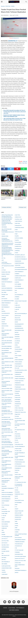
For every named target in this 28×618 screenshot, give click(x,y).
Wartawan (17, 568)
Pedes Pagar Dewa (19, 366)
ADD (3, 260)
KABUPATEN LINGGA (19, 227)
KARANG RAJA (18, 246)
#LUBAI (3, 234)
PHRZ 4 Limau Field (19, 410)
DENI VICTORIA (5, 325)
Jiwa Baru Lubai (18, 219)
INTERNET (4, 549)
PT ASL (16, 480)
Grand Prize (4, 509)
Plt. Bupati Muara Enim (20, 429)
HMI (3, 530)
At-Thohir (4, 270)
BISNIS (3, 296)
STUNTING (17, 529)
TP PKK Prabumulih (19, 550)
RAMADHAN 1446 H (19, 494)
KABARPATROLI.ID (12, 40)
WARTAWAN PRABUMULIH (20, 570)
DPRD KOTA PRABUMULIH (7, 494)
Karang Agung (18, 242)
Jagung (3, 570)
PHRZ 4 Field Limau (19, 408)
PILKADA (17, 416)
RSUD (16, 504)
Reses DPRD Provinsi (19, 500)
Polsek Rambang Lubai (20, 461)
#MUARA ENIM (5, 236)
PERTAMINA (17, 399)
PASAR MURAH (18, 363)
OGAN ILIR (17, 338)
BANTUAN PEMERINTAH (7, 288)
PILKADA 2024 (18, 418)
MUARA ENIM (18, 319)
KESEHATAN (17, 265)
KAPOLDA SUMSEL (19, 238)
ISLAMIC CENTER (5, 551)
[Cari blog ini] (26, 2)
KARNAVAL (17, 250)
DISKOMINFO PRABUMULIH (8, 488)
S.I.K (16, 506)
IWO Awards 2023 (5, 555)
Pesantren (17, 405)
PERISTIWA (17, 395)
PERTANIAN (17, 401)
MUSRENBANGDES (19, 328)
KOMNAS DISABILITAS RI (20, 275)
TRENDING (17, 552)
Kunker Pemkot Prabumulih (21, 301)
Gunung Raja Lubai (6, 511)
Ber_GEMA (4, 292)
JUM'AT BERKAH (18, 221)
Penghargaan (18, 387)
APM (3, 267)
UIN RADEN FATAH (19, 554)
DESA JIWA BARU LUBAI (7, 365)
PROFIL (16, 472)
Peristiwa (17, 393)
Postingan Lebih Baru (6, 207)
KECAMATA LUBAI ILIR (20, 254)
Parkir (16, 357)
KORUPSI (17, 282)
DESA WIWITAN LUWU (6, 478)
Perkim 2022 (17, 397)
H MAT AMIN (4, 513)
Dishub (3, 484)
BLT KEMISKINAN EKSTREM (8, 300)
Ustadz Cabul (18, 562)
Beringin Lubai (5, 294)
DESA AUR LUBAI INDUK (7, 340)
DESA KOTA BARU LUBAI (7, 388)
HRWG (3, 532)
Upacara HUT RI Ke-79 (19, 558)
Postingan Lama (22, 207)
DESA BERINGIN (5, 350)
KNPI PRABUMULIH (19, 271)
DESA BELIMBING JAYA (7, 348)
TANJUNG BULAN (19, 543)
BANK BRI (4, 276)
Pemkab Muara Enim (19, 376)
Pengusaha (17, 391)
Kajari (16, 233)
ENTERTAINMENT (5, 500)
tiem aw (25, 161)
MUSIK (16, 322)
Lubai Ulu (17, 309)
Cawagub (4, 317)
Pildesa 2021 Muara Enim (20, 412)
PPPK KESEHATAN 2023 (20, 466)
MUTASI (16, 332)
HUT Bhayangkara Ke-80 (7, 536)
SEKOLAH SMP (18, 513)
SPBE (16, 527)
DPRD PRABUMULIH (6, 498)
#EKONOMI (4, 227)
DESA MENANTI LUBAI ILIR (7, 419)
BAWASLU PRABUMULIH (7, 290)
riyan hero (24, 163)
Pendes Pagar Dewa (19, 380)
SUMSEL (17, 531)
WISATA (16, 572)
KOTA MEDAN (18, 286)
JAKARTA (4, 572)
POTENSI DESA (18, 464)
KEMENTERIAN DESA (19, 263)
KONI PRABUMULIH (19, 280)
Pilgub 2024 (17, 414)
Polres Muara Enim (19, 444)
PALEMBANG (18, 351)
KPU (16, 292)
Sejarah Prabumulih (19, 510)
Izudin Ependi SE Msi (6, 565)
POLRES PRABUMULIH (20, 446)
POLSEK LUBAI (18, 450)
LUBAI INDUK (18, 307)
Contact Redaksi (11, 607)
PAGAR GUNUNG (18, 349)
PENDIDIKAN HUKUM (19, 384)
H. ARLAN (4, 515)
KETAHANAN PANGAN (20, 267)
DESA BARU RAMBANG (7, 346)
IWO (3, 553)
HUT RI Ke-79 (4, 538)
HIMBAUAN (4, 528)
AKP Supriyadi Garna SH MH (8, 265)
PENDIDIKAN (18, 382)
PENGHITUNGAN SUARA (20, 389)
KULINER (17, 298)
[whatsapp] (24, 169)
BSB (3, 309)
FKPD (3, 503)
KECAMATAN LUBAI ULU (20, 256)
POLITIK (17, 442)
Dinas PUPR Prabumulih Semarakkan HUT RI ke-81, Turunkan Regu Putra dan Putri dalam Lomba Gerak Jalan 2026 (14, 112)
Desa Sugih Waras (5, 439)
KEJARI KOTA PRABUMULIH (21, 259)
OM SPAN (17, 342)
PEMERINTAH (18, 374)
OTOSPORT (17, 347)
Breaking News (5, 305)
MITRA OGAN (18, 315)
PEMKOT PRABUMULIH (20, 378)
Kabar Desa (17, 223)
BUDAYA (3, 311)
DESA (3, 328)
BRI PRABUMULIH (5, 307)
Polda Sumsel (18, 438)
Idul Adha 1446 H (5, 545)
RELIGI (16, 498)
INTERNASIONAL (5, 547)
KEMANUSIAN (18, 261)
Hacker (3, 517)
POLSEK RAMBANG (19, 459)
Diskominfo (4, 486)
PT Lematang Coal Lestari (20, 482)
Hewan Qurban (5, 526)
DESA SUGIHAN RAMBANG (7, 444)
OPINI (16, 345)
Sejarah (16, 508)
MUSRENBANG (18, 326)
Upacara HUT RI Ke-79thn (20, 560)
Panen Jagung (18, 355)
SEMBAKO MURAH (19, 515)
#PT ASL (3, 258)
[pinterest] (17, 169)
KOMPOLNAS (18, 277)
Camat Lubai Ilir (5, 315)
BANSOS (3, 286)
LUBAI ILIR (17, 305)
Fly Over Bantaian (5, 505)
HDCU (3, 519)
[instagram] (18, 601)
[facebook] (4, 169)
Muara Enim (17, 317)
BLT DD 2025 (4, 298)
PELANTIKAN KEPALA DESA (21, 370)
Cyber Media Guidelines (14, 610)
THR (16, 548)
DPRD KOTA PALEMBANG (7, 492)
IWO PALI (4, 559)
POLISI (16, 440)
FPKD (3, 507)
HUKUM (3, 534)
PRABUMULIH (18, 468)
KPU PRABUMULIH (19, 294)
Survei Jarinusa (18, 537)
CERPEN (3, 319)
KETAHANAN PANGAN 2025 (21, 269)
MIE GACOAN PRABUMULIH (21, 313)
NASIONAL (17, 336)
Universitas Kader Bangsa (20, 556)
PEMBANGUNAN (18, 372)
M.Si (16, 311)
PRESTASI (17, 470)
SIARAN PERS (18, 519)
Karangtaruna (18, 248)
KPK (16, 290)
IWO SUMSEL (4, 563)
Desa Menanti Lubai (6, 417)
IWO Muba (4, 557)
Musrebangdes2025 (19, 324)
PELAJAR (17, 368)
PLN (16, 427)
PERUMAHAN (18, 403)
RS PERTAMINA (18, 502)
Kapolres (17, 240)
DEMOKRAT (4, 323)
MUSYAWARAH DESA (19, 330)
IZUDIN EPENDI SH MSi (6, 568)
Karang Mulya (18, 244)
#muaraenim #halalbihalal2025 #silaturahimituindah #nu (7, 240)
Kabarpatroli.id (18, 225)
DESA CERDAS (5, 356)
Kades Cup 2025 (18, 231)
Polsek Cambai (18, 448)
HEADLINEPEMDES (6, 521)
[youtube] (14, 601)
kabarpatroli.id (16, 38)
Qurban (16, 489)
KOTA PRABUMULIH (19, 288)
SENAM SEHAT (18, 517)
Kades (16, 229)
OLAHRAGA (17, 340)
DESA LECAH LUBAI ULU (7, 397)
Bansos (3, 284)
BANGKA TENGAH (6, 274)
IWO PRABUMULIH (6, 561)
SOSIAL (16, 525)
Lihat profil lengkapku (14, 591)
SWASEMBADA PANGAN (20, 539)
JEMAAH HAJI (18, 217)
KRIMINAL (17, 296)
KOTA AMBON (18, 284)
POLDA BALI (17, 433)
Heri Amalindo (5, 524)
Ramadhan (17, 492)
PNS (16, 431)
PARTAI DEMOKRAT (19, 359)
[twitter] (11, 169)
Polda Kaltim (17, 436)
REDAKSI (5, 607)
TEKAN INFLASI (18, 545)
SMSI (16, 521)
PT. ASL (16, 487)
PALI (16, 353)
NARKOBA (17, 334)
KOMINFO (17, 273)
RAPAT (16, 496)
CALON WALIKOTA (6, 313)
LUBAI (16, 303)
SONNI (16, 523)
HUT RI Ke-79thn (5, 540)
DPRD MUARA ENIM (6, 496)
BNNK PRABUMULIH (6, 302)
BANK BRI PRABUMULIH (7, 281)
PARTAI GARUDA (18, 361)
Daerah (3, 321)
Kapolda (17, 235)
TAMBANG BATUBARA (19, 541)
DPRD (3, 490)
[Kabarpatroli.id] (14, 2)
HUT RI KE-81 (4, 542)
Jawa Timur (17, 214)
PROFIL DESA (18, 474)
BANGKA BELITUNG (6, 272)
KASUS (16, 252)
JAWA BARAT (4, 574)
